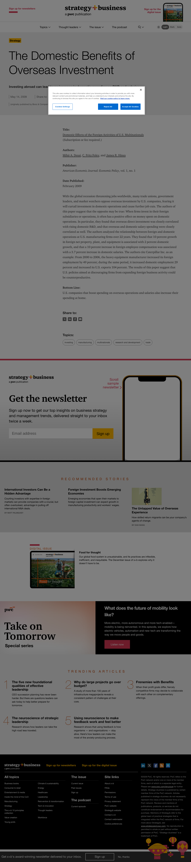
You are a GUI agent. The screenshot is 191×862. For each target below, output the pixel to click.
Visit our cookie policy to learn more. (115, 98)
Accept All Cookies (130, 106)
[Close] (141, 89)
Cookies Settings (62, 106)
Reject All (108, 106)
